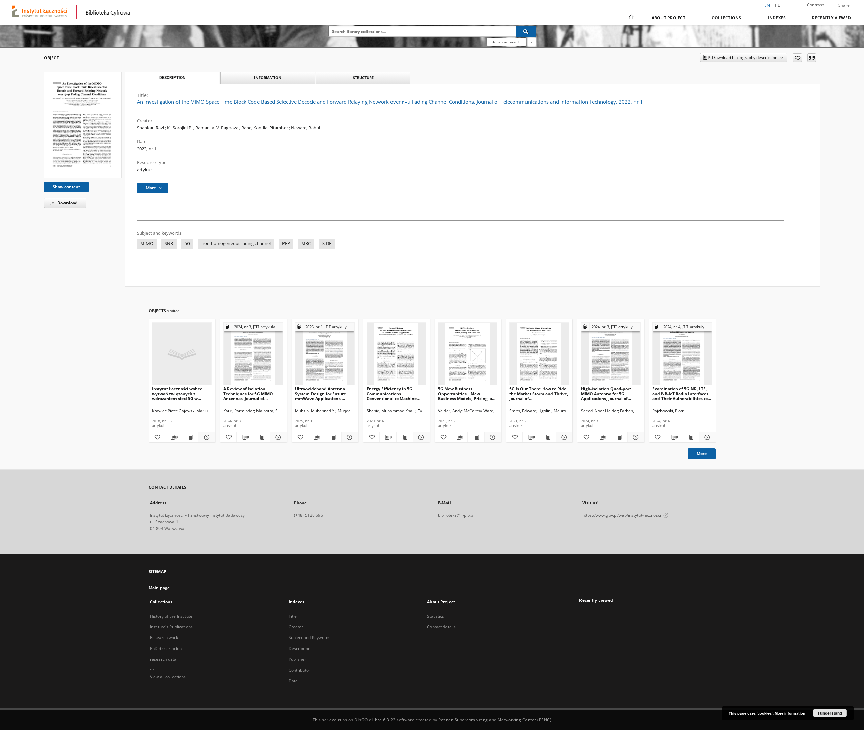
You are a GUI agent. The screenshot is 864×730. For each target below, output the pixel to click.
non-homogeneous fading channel (236, 243)
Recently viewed (831, 18)
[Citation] (811, 57)
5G (187, 243)
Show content (66, 187)
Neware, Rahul (305, 128)
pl (777, 5)
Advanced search (506, 42)
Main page (159, 588)
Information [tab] (267, 77)
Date (293, 681)
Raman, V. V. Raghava (216, 128)
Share (844, 5)
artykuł (144, 170)
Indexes (777, 18)
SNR (169, 243)
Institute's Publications (171, 627)
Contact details (441, 627)
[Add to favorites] (797, 57)
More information (790, 713)
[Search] (526, 31)
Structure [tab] (363, 77)
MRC (306, 243)
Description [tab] (172, 77)
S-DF (326, 243)
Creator (296, 627)
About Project (668, 18)
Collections (726, 18)
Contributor (299, 670)
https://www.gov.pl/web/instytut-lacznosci (622, 515)
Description (299, 648)
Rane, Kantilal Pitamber (264, 128)
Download (67, 203)
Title (293, 616)
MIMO (146, 243)
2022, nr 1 (146, 149)
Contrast (815, 5)
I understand (830, 713)
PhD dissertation (166, 648)
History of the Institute (171, 616)
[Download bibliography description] (173, 437)
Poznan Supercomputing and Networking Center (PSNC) (494, 720)
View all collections (168, 677)
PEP (286, 243)
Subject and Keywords (309, 638)
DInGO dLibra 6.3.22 (375, 720)
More (702, 454)
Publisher (297, 659)
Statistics (435, 616)
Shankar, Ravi (150, 128)
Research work (164, 638)
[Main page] (631, 17)
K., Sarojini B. (179, 128)
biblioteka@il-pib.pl (456, 515)
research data (163, 659)
